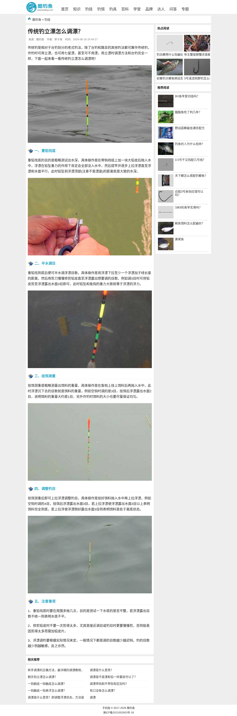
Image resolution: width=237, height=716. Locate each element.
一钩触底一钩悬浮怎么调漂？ (47, 690)
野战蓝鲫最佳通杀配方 (190, 128)
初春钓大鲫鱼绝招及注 (171, 78)
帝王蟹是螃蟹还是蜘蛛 (199, 54)
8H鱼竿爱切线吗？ (187, 96)
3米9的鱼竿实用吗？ (188, 207)
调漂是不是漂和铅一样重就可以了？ (113, 677)
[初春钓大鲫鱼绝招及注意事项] (170, 74)
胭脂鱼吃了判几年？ (188, 112)
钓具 (113, 9)
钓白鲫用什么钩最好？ (171, 54)
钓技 (89, 9)
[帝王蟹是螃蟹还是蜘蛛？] (197, 50)
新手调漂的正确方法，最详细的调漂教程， (56, 670)
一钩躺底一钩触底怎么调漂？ (47, 683)
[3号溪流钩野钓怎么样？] (197, 74)
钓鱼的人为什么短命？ (190, 144)
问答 (173, 9)
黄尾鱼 (179, 239)
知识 (77, 9)
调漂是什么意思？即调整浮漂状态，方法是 (56, 697)
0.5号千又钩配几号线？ (190, 159)
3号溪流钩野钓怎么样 (198, 78)
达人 (161, 9)
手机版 (106, 707)
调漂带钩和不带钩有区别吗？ (109, 683)
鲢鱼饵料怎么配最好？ (190, 223)
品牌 (149, 9)
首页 (65, 9)
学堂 (137, 9)
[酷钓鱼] (40, 12)
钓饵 (101, 9)
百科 (125, 9)
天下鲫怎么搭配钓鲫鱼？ (191, 175)
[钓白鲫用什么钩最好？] (170, 50)
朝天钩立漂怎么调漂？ (42, 677)
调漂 (93, 697)
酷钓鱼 (36, 19)
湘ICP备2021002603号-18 (118, 712)
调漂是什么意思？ (102, 670)
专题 (185, 9)
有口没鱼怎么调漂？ (103, 690)
